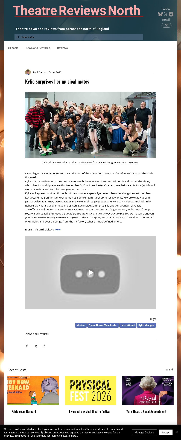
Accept (166, 432)
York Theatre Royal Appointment (146, 411)
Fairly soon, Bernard (24, 411)
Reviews (62, 48)
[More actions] (154, 72)
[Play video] (90, 272)
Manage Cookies (144, 432)
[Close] (177, 432)
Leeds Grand (128, 325)
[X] (166, 14)
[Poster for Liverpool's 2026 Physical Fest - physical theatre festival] (90, 390)
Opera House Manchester (103, 325)
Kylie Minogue (146, 325)
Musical (81, 325)
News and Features (37, 48)
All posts (12, 48)
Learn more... (70, 435)
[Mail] (166, 25)
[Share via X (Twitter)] (35, 346)
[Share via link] (44, 346)
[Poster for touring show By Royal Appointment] (148, 390)
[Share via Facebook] (26, 346)
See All (170, 369)
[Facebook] (171, 14)
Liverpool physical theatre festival (89, 411)
